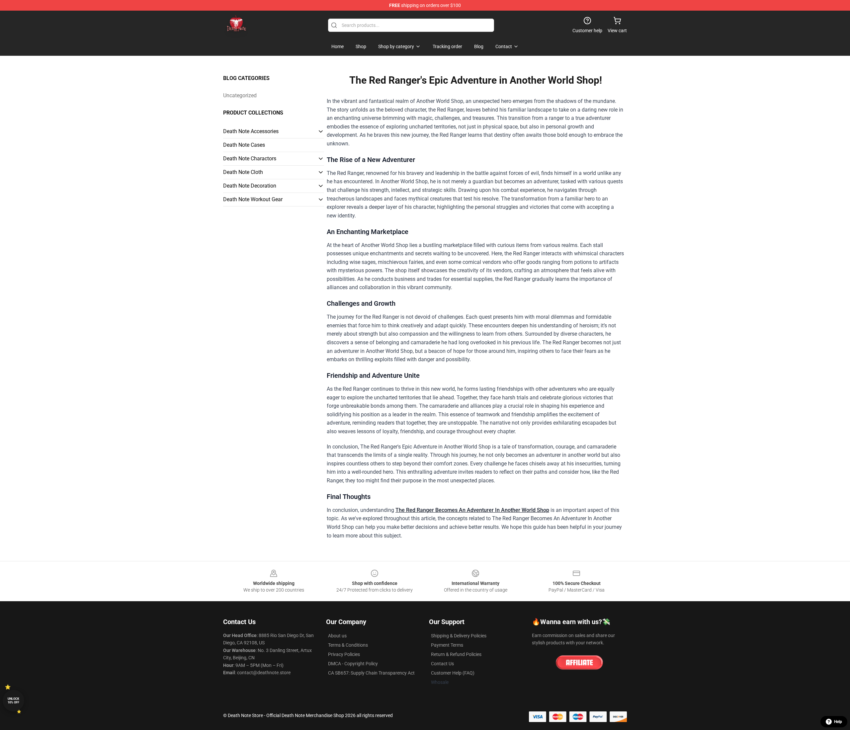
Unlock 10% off (13, 700)
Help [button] (838, 721)
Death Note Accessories (251, 131)
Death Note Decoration (249, 186)
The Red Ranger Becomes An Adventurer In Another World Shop (472, 510)
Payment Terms (447, 645)
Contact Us (442, 663)
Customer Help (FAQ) (452, 673)
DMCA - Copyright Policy (353, 663)
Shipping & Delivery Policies (458, 635)
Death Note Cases (244, 145)
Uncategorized (240, 95)
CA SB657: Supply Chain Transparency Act (371, 673)
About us (337, 635)
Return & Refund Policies (456, 654)
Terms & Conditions (348, 645)
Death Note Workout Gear (253, 199)
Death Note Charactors (249, 158)
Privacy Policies (344, 654)
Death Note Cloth (243, 172)
